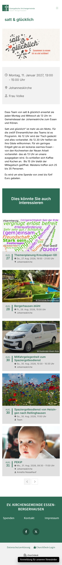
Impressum (52, 518)
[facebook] (26, 532)
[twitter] (36, 532)
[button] (52, 8)
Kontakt (29, 518)
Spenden (8, 518)
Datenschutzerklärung (18, 547)
